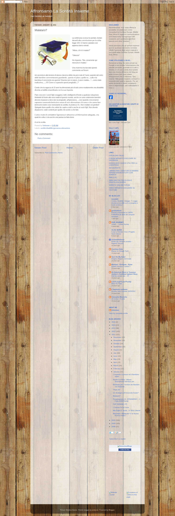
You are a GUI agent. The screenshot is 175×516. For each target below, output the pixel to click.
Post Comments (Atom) (53, 153)
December (117, 337)
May (115, 359)
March (116, 365)
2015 (114, 322)
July (115, 353)
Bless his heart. (116, 284)
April (115, 362)
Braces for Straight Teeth (120, 251)
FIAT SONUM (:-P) (120, 404)
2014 (114, 325)
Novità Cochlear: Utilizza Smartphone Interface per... (124, 380)
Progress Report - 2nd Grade (121, 259)
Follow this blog (124, 449)
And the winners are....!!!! (120, 276)
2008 (114, 427)
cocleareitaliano (117, 240)
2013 (114, 328)
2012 (114, 331)
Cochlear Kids (117, 249)
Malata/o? (116, 396)
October (116, 344)
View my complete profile (118, 313)
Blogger (111, 510)
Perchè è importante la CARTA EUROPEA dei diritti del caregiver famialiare (123, 214)
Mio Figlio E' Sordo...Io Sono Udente (126, 410)
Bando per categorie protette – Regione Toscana (121, 242)
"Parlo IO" (116, 390)
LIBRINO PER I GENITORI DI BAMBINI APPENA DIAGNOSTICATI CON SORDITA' (123, 173)
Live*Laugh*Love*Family (121, 282)
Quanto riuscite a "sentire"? (120, 266)
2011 (114, 334)
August (116, 350)
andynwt (95, 510)
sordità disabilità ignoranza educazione (55, 128)
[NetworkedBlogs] (125, 446)
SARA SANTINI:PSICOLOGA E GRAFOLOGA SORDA (120, 181)
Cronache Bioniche (119, 297)
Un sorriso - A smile (118, 299)
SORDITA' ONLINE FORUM (119, 185)
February (117, 369)
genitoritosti (116, 211)
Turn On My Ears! (118, 257)
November (117, 340)
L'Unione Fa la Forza (121, 407)
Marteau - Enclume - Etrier (121, 264)
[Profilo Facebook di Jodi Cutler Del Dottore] (111, 98)
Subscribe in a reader (117, 439)
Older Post (98, 147)
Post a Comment (44, 138)
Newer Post (40, 147)
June (115, 356)
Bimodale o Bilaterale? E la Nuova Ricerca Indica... (126, 414)
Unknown (115, 310)
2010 (114, 420)
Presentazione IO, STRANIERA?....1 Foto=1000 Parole (126, 400)
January (116, 372)
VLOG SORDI (116, 230)
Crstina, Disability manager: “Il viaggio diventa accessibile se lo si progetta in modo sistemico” (124, 203)
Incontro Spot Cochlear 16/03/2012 (123, 291)
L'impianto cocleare (119, 289)
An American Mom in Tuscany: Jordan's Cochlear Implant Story (124, 273)
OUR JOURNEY (117, 222)
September (117, 347)
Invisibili (114, 199)
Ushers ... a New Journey (120, 224)
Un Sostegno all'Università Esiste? (126, 393)
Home (70, 147)
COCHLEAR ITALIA (116, 155)
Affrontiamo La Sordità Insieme (59, 11)
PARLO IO (113, 177)
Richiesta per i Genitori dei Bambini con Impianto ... (126, 385)
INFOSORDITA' (115, 168)
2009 (114, 423)
